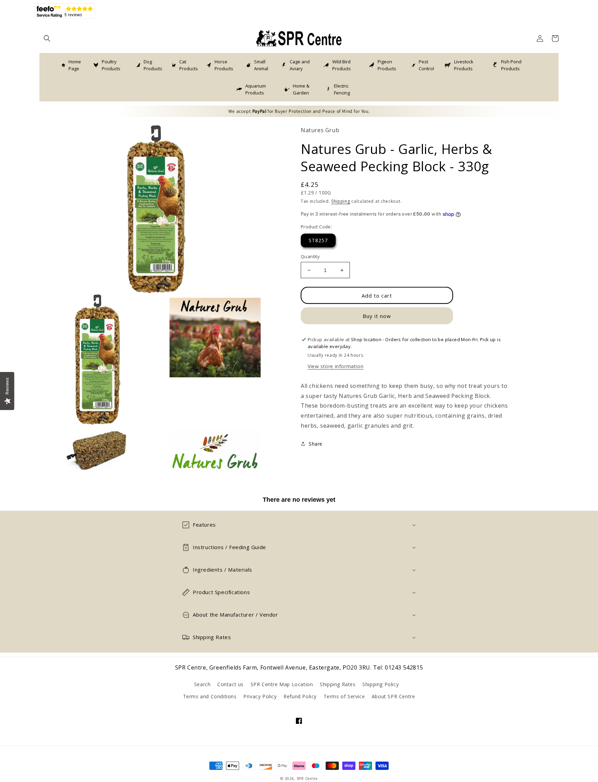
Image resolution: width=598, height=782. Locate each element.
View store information (335, 366)
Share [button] (316, 443)
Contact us (230, 684)
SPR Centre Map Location (282, 684)
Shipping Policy (380, 684)
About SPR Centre (393, 696)
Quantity (310, 256)
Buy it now (377, 315)
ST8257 (318, 240)
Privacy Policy (260, 696)
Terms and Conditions (210, 696)
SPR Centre (307, 778)
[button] (47, 38)
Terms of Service (344, 696)
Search (202, 684)
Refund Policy (300, 696)
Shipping (340, 201)
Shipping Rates (337, 684)
